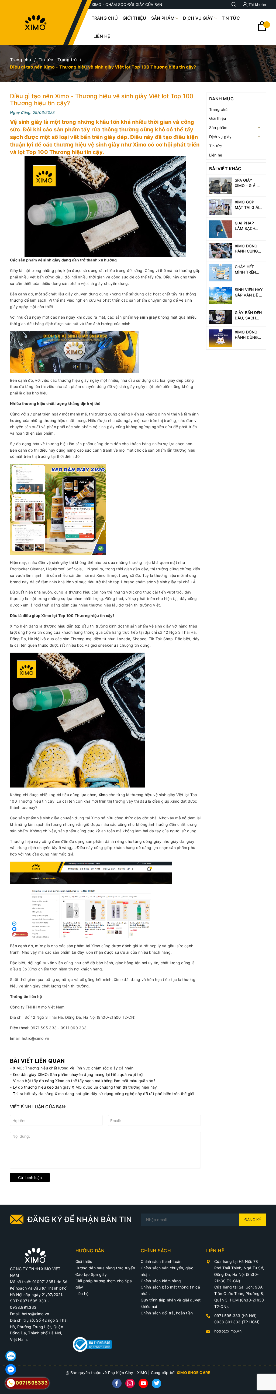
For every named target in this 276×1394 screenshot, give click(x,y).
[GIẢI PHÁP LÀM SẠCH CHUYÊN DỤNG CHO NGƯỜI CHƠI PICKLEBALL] (220, 228)
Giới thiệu (83, 1261)
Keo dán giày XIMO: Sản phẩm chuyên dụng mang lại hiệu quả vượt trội (78, 1074)
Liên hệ (82, 1293)
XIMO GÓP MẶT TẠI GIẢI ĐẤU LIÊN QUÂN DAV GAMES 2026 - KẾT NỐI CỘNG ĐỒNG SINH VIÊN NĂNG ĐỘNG (249, 205)
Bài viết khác (225, 168)
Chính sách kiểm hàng (161, 1281)
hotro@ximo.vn (228, 1331)
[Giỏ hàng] (262, 30)
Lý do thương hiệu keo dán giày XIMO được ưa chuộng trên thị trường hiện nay (85, 1087)
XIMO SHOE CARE (194, 1372)
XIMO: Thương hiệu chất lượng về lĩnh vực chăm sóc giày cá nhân (73, 1068)
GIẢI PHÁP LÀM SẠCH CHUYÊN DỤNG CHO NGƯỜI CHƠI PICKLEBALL (249, 226)
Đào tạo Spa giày (91, 1274)
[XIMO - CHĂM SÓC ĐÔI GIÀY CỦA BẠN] (36, 1255)
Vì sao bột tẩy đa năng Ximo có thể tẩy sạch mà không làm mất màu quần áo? (84, 1080)
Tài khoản (256, 4)
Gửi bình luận (30, 1177)
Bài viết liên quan (37, 1061)
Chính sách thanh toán (161, 1261)
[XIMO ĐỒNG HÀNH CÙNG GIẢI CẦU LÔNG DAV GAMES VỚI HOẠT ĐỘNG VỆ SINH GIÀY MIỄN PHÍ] (220, 250)
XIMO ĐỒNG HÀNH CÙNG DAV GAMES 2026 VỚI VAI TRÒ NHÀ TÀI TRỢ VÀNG (247, 335)
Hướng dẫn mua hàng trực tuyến (105, 1268)
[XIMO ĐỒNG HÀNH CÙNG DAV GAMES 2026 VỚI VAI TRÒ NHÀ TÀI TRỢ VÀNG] (220, 337)
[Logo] (36, 22)
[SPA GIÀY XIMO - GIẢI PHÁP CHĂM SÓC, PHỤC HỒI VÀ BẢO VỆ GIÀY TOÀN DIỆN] (220, 185)
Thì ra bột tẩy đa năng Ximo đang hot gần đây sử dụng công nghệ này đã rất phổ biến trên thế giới (103, 1093)
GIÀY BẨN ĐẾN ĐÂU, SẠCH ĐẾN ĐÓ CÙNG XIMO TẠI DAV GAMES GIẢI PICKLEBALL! (248, 315)
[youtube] (143, 1383)
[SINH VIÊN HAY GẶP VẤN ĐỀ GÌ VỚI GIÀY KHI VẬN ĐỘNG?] (220, 295)
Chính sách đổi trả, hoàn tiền (167, 1313)
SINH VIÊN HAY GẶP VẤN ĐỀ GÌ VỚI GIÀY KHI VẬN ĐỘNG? (249, 292)
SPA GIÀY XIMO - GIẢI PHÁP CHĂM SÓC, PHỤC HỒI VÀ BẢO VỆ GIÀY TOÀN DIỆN (248, 183)
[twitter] (156, 1383)
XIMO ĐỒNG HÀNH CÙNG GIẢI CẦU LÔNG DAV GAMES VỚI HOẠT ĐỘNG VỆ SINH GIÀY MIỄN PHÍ (247, 249)
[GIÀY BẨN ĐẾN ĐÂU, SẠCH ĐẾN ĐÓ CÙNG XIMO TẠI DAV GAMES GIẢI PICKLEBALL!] (220, 316)
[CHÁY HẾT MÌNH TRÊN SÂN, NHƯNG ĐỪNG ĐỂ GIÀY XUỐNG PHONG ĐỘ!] (220, 272)
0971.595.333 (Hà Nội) (236, 1315)
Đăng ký (252, 1219)
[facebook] (117, 1383)
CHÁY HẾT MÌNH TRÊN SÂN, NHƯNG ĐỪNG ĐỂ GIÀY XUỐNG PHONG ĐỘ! (249, 269)
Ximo (103, 794)
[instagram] (130, 1383)
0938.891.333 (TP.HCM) (237, 1322)
